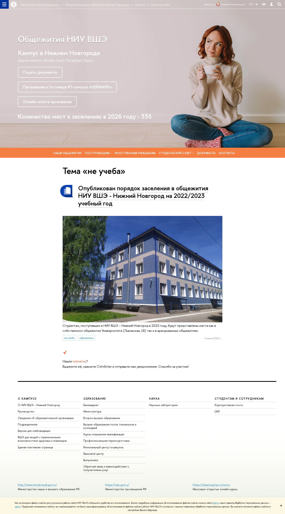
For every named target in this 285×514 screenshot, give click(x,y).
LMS (217, 411)
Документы (206, 153)
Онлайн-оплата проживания (47, 101)
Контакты (227, 153)
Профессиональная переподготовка (106, 440)
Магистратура (92, 411)
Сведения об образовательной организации (46, 418)
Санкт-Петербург (69, 60)
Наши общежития (67, 153)
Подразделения (27, 424)
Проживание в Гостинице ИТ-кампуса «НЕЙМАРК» (67, 87)
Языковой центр (93, 453)
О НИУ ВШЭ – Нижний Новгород (39, 405)
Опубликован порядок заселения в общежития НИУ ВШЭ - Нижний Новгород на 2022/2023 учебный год (143, 195)
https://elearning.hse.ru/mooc (211, 485)
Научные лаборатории (163, 405)
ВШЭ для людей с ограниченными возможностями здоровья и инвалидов (42, 438)
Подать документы (40, 72)
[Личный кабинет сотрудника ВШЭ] (271, 4)
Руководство (26, 411)
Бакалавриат (91, 405)
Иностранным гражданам (135, 153)
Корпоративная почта (229, 405)
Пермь (88, 60)
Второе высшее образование (101, 418)
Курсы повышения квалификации (103, 434)
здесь (216, 503)
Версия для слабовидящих (34, 431)
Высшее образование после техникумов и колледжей (109, 426)
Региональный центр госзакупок (103, 447)
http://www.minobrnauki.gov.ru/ (37, 485)
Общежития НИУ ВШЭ (62, 39)
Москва (48, 60)
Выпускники (90, 460)
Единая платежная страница (35, 447)
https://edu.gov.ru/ (117, 485)
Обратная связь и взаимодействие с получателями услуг (106, 468)
